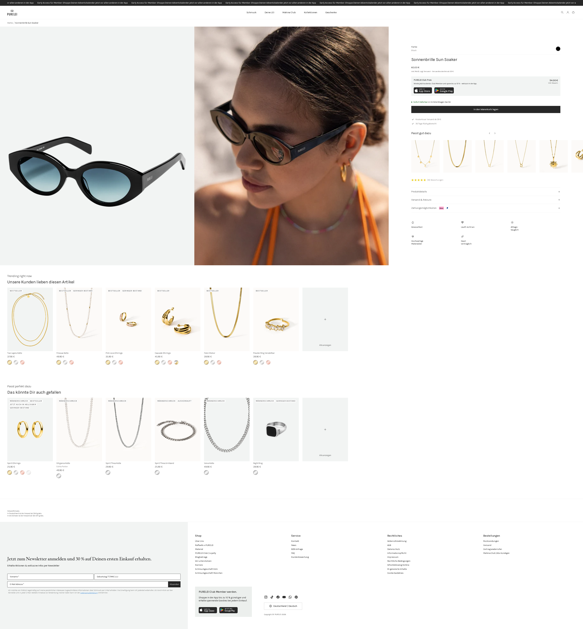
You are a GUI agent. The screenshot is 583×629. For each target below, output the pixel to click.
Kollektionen (310, 12)
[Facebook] (278, 597)
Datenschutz (393, 549)
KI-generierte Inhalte (397, 569)
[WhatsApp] (290, 597)
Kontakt (295, 541)
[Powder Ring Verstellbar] (276, 319)
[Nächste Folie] (494, 133)
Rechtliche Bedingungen (398, 561)
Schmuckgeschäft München (208, 573)
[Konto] (567, 12)
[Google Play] (228, 610)
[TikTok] (272, 597)
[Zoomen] (97, 158)
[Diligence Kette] (79, 429)
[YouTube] (284, 597)
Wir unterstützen (203, 561)
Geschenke (330, 12)
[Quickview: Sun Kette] (553, 156)
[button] (562, 12)
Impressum (392, 557)
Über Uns (199, 541)
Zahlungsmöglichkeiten (424, 207)
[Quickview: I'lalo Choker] (457, 156)
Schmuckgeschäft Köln (206, 569)
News (293, 545)
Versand (487, 545)
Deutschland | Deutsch (285, 606)
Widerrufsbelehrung (396, 541)
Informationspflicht (396, 553)
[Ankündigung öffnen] (291, 3)
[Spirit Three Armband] (177, 429)
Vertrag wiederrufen (492, 549)
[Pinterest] (296, 597)
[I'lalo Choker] (227, 319)
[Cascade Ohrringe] (177, 319)
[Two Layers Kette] (30, 319)
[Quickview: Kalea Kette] (425, 156)
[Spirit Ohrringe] (30, 429)
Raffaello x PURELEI (204, 545)
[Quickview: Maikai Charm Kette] (489, 156)
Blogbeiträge (201, 557)
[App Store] (208, 610)
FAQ (293, 553)
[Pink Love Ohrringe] (128, 319)
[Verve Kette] (227, 429)
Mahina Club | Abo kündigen (496, 553)
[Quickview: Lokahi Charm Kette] (521, 156)
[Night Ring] (276, 429)
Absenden (174, 584)
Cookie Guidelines (395, 573)
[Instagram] (266, 597)
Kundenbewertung (300, 557)
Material (199, 549)
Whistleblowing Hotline (398, 565)
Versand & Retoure (421, 199)
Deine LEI (269, 12)
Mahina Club (289, 12)
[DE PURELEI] (12, 12)
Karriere (199, 565)
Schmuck (251, 12)
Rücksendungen (491, 541)
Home (10, 23)
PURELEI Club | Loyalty (205, 553)
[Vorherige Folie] (489, 133)
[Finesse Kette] (79, 319)
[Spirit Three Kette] (128, 429)
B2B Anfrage (297, 549)
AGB (389, 545)
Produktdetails (419, 191)
